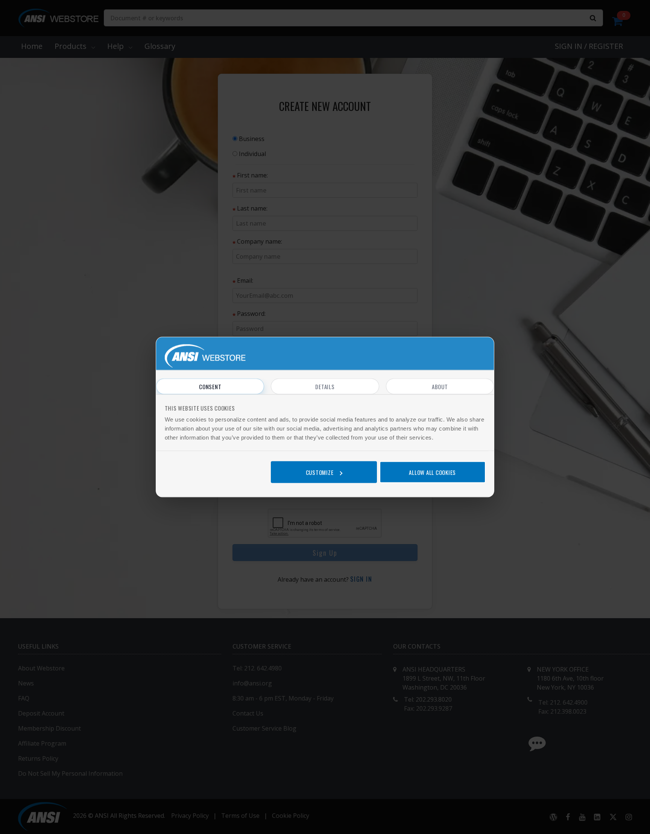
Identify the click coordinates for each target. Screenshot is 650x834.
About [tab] (440, 386)
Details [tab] (324, 386)
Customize (320, 472)
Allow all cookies (432, 472)
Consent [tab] (210, 386)
